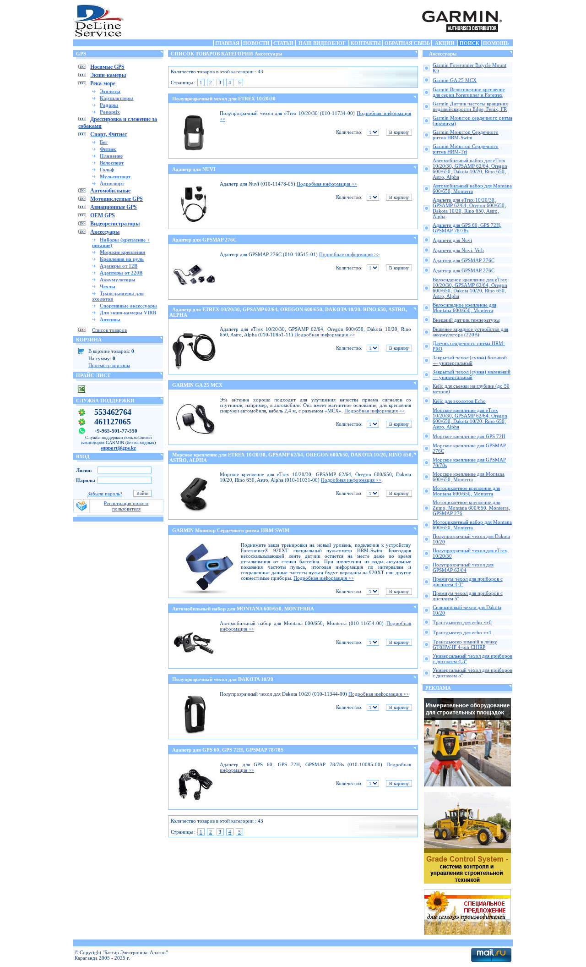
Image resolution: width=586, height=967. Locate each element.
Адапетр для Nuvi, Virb (458, 250)
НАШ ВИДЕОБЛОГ (322, 43)
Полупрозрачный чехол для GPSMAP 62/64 (463, 567)
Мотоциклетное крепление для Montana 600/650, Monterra (466, 490)
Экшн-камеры (108, 75)
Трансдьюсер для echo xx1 (462, 632)
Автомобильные (110, 190)
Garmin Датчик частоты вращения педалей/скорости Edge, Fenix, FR (470, 106)
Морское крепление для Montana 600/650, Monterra (469, 476)
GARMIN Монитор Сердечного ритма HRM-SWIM (230, 530)
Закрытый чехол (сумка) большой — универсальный (470, 360)
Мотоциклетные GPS (116, 199)
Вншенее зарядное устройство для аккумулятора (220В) (470, 331)
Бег (104, 142)
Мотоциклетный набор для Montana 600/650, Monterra (472, 524)
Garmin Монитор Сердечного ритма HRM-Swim (466, 134)
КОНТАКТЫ (366, 43)
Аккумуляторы (118, 279)
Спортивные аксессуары (128, 305)
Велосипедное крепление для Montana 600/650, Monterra (464, 307)
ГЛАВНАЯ (227, 43)
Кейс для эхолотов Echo (459, 401)
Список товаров (109, 330)
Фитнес (108, 149)
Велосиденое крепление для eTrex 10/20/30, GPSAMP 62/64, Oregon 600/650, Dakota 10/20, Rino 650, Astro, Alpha (470, 288)
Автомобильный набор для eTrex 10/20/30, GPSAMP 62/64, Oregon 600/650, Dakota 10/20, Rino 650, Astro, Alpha (470, 169)
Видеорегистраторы (115, 223)
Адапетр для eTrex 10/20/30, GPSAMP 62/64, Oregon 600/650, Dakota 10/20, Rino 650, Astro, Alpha (469, 208)
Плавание (111, 156)
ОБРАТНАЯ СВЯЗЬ (407, 43)
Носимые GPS (107, 67)
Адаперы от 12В (118, 266)
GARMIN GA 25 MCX (197, 385)
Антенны (110, 319)
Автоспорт (112, 183)
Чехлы (107, 286)
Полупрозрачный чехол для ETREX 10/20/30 (224, 98)
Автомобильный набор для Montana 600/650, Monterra (472, 188)
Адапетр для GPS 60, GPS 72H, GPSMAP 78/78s (467, 227)
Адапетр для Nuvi (452, 240)
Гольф (107, 169)
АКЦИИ (445, 43)
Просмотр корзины (109, 365)
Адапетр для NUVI (193, 169)
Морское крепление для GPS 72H (469, 436)
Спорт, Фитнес (108, 134)
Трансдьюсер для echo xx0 (462, 622)
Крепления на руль (122, 259)
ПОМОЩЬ (496, 43)
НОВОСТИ (256, 43)
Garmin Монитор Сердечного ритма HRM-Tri (466, 148)
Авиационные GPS (113, 207)
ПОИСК (469, 43)
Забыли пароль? (104, 493)
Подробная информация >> (327, 184)
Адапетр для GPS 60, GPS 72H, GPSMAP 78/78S (227, 750)
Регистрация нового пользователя (126, 505)
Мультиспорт (115, 176)
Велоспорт (112, 162)
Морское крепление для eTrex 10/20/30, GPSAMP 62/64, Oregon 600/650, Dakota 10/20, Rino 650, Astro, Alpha (470, 418)
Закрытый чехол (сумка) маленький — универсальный (471, 374)
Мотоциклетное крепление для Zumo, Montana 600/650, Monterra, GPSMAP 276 (471, 508)
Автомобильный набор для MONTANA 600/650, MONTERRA (243, 608)
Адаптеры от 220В (121, 272)
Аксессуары (104, 232)
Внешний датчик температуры (466, 320)
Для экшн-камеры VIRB (128, 312)
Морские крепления (122, 252)
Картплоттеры (116, 98)
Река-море (102, 83)
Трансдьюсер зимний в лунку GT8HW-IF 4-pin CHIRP (465, 644)
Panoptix (110, 112)
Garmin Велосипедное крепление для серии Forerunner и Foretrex (469, 92)
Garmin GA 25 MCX (455, 80)
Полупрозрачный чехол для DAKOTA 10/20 (222, 679)
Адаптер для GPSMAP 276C (204, 239)
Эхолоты (110, 91)
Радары (109, 105)
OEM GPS (102, 215)
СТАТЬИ (283, 43)
